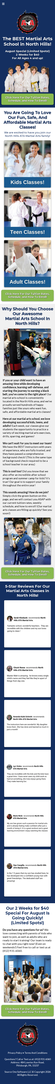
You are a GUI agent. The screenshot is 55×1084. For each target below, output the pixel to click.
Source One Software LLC (18, 1071)
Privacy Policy (15, 1052)
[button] (3, 4)
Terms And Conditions (35, 1052)
